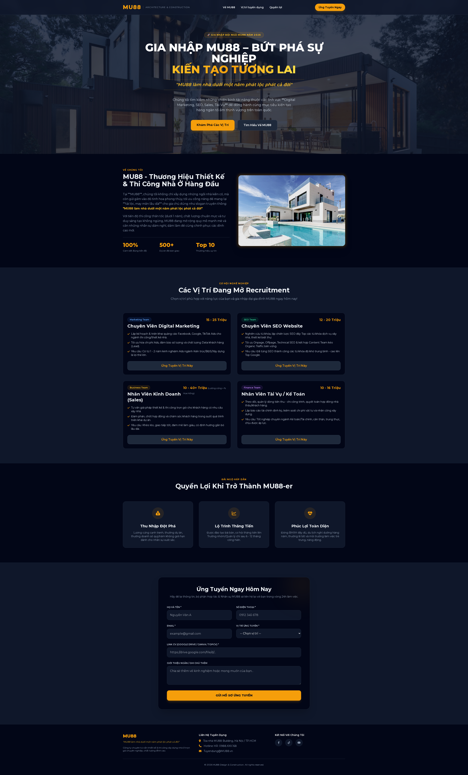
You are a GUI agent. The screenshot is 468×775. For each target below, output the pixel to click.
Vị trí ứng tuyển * (247, 625)
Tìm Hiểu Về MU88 (257, 125)
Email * (171, 625)
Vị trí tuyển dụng (252, 7)
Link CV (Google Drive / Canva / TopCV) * (193, 644)
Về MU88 (229, 7)
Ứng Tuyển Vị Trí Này (177, 365)
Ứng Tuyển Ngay (330, 7)
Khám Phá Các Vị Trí (213, 125)
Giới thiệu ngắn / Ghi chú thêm (187, 663)
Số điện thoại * (246, 607)
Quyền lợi (275, 7)
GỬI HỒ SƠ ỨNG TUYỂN (234, 695)
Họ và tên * (174, 607)
